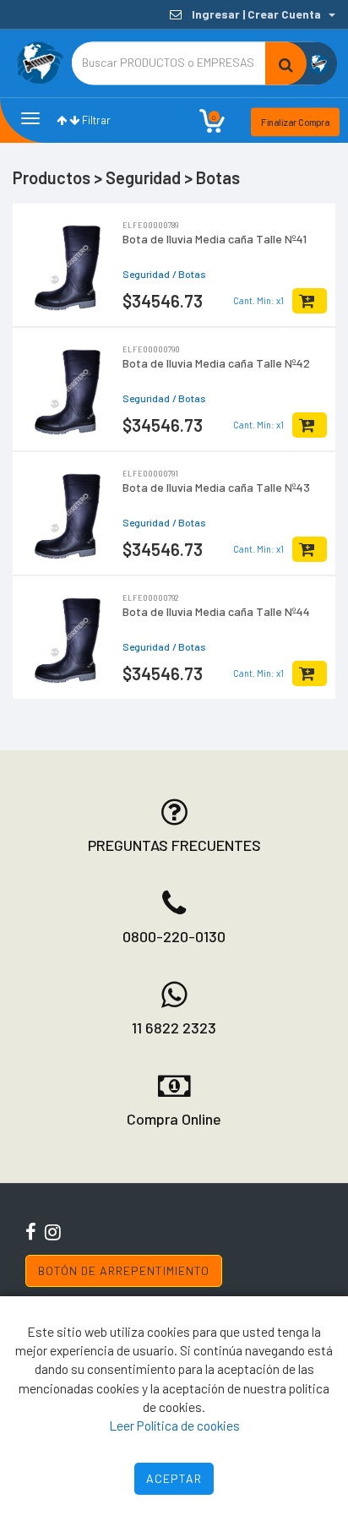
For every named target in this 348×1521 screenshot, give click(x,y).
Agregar (309, 300)
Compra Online (174, 1118)
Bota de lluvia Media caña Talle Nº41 (214, 239)
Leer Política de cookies (174, 1425)
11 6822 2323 (174, 1027)
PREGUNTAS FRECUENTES (174, 845)
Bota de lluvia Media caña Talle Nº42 (216, 363)
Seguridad (146, 274)
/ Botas (189, 274)
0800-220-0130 (174, 936)
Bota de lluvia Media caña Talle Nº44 (216, 611)
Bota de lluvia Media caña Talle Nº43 (216, 487)
